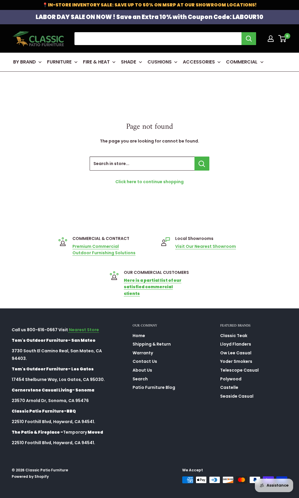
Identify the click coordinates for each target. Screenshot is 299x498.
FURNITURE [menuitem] (59, 62)
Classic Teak (233, 336)
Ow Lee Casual (235, 353)
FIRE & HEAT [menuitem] (96, 62)
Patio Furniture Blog (154, 387)
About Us (142, 370)
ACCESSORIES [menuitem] (199, 62)
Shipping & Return (152, 344)
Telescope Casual (239, 370)
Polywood (230, 379)
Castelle (229, 387)
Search (140, 379)
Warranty (143, 353)
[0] (282, 38)
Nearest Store (83, 330)
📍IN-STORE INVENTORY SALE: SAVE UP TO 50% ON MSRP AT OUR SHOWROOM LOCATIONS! (149, 5)
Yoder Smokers (236, 361)
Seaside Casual (236, 396)
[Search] (248, 38)
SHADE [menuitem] (128, 62)
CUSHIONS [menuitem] (159, 62)
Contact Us (145, 361)
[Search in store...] (201, 164)
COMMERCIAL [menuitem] (242, 62)
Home (139, 336)
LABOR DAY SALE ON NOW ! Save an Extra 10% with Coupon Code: (149, 17)
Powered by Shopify (30, 476)
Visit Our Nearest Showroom (205, 246)
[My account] (271, 38)
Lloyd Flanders (235, 344)
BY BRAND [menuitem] (24, 62)
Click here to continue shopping (149, 182)
